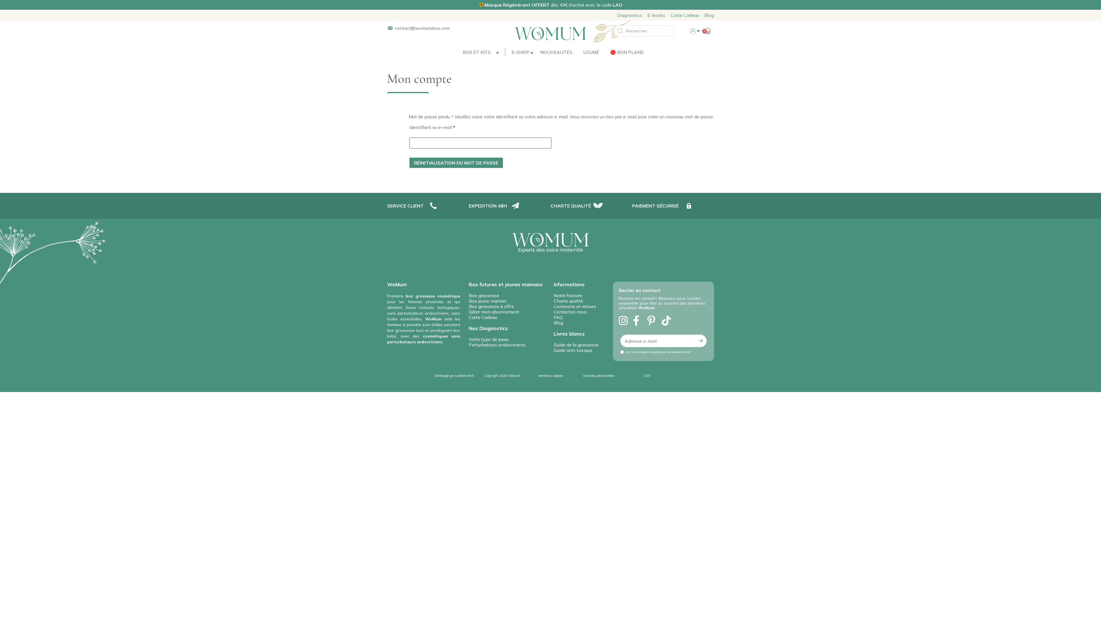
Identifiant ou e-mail (443, 126)
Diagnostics (629, 15)
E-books (656, 15)
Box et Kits (477, 52)
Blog (709, 15)
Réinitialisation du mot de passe (456, 163)
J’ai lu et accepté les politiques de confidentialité (657, 352)
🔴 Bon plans (627, 52)
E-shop (520, 52)
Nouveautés (556, 52)
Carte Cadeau (685, 15)
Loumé (591, 52)
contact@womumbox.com (422, 28)
